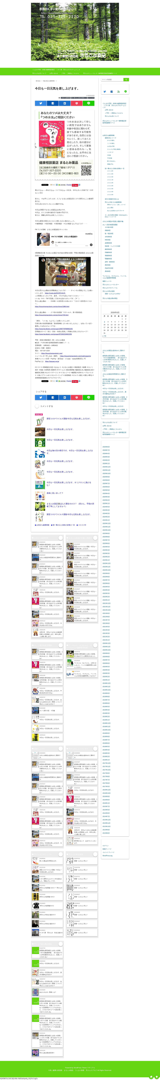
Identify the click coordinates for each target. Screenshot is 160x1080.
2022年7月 (106, 580)
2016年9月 (106, 796)
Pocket (69, 185)
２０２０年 (110, 177)
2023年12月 (107, 523)
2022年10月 (107, 570)
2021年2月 (106, 636)
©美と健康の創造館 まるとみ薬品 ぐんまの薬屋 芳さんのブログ (72, 1070)
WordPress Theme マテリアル (84, 1068)
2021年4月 (106, 630)
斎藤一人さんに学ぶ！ (81, 861)
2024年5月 (106, 507)
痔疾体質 (107, 240)
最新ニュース (107, 281)
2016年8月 (106, 800)
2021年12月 (107, 603)
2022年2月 (106, 596)
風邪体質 (107, 265)
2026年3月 (106, 457)
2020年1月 (106, 680)
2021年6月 (106, 623)
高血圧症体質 (109, 268)
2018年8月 (106, 736)
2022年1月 (106, 600)
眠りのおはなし (111, 161)
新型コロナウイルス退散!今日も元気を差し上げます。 (69, 419)
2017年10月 (107, 770)
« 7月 (104, 336)
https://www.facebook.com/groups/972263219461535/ (53, 334)
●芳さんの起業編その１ (47, 905)
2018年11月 (106, 726)
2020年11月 (106, 646)
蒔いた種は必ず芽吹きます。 (49, 861)
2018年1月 (106, 760)
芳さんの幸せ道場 (108, 291)
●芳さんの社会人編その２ (48, 923)
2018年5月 (106, 746)
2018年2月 (106, 756)
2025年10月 (107, 473)
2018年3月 (106, 753)
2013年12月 (107, 820)
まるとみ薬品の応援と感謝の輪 (113, 221)
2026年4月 (106, 453)
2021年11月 (106, 606)
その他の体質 (109, 227)
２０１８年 (110, 171)
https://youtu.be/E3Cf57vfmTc (55, 293)
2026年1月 (106, 463)
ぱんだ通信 (110, 207)
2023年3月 (106, 553)
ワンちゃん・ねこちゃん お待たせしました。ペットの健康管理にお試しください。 (85, 665)
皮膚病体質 (108, 243)
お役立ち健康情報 (65, 98)
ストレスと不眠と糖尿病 (113, 149)
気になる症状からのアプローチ (115, 210)
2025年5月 (106, 490)
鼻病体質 (107, 271)
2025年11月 (106, 470)
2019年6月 (106, 703)
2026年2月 (106, 460)
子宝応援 (109, 158)
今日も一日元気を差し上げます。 (60, 429)
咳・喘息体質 (109, 233)
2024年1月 (106, 520)
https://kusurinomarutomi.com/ (51, 353)
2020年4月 (106, 670)
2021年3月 (106, 633)
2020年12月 (107, 643)
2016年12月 (107, 790)
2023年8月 (106, 537)
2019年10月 (107, 690)
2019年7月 (106, 700)
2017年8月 (106, 776)
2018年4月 (106, 750)
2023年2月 (106, 557)
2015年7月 (106, 806)
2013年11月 (106, 823)
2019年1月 (106, 720)
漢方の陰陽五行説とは (112, 199)
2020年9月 (106, 653)
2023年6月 (106, 543)
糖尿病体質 (108, 249)
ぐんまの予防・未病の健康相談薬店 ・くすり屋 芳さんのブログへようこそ (56, 69)
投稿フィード (107, 849)
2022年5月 (106, 586)
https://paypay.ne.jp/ (52, 361)
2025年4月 (106, 493)
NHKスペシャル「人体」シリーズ (116, 204)
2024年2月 (106, 517)
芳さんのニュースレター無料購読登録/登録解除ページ (100, 73)
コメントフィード (108, 852)
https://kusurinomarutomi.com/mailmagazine (75, 356)
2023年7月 (106, 540)
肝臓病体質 (108, 252)
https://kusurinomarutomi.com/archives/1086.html (52, 306)
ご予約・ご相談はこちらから (70, 73)
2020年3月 (106, 673)
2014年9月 (106, 813)
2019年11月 (106, 686)
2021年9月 (106, 613)
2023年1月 (106, 560)
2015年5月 (106, 810)
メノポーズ (110, 152)
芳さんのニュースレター (111, 284)
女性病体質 (108, 236)
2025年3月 (106, 497)
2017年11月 (106, 766)
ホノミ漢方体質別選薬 (110, 224)
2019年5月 (106, 706)
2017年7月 (106, 780)
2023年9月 (106, 533)
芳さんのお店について (39, 73)
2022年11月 (106, 567)
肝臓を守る (110, 164)
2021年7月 (106, 620)
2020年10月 (107, 650)
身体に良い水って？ (55, 493)
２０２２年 (110, 182)
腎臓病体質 (108, 258)
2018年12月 (107, 723)
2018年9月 (106, 733)
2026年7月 (106, 450)
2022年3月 (106, 593)
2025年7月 (106, 483)
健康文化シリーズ (110, 138)
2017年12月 (107, 763)
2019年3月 (106, 713)
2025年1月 (106, 503)
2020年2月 (106, 676)
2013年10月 (107, 826)
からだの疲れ (110, 140)
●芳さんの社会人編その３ (48, 914)
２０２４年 (110, 188)
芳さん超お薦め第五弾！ (47, 1053)
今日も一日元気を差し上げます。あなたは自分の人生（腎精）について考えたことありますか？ (51, 702)
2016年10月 (107, 793)
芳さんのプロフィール (110, 288)
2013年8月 (106, 833)
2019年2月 (106, 716)
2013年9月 (106, 830)
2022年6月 (106, 583)
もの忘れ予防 (110, 146)
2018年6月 (106, 743)
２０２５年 (110, 191)
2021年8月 (106, 616)
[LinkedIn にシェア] (57, 185)
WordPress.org (107, 855)
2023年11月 (106, 527)
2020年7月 (106, 660)
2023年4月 (106, 550)
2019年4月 (106, 710)
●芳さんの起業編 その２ (47, 897)
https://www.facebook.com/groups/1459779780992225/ (54, 329)
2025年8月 (106, 480)
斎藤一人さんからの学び (112, 293)
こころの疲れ (110, 143)
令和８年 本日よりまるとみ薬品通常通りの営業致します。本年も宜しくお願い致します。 (51, 634)
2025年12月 (107, 467)
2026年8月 (106, 447)
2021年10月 (107, 610)
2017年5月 (106, 786)
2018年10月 (107, 730)
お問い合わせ (54, 73)
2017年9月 (106, 773)
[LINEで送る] (62, 185)
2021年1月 (106, 640)
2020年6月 (106, 663)
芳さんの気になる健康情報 (113, 202)
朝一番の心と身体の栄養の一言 (79, 98)
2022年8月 (106, 577)
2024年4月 (106, 510)
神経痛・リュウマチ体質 (112, 246)
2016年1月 (106, 803)
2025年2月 (106, 500)
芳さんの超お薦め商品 (110, 298)
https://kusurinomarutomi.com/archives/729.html (51, 315)
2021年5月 (106, 626)
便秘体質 (107, 230)
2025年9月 (106, 477)
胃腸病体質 (108, 255)
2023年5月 (106, 547)
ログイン (106, 845)
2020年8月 (106, 656)
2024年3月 (106, 513)
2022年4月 (106, 590)
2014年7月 (106, 816)
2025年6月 (106, 487)
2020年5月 (106, 666)
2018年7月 (106, 740)
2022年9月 (106, 573)
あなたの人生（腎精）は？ (48, 992)
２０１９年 (110, 174)
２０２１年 (110, 180)
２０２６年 (110, 194)
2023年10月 (107, 530)
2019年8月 (106, 696)
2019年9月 (106, 693)
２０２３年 (91, 98)
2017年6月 (106, 783)
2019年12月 (107, 683)
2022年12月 (107, 563)
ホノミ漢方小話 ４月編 (47, 710)
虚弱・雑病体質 (110, 262)
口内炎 (109, 155)
